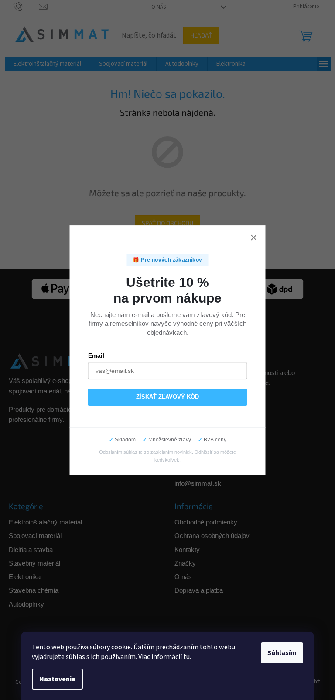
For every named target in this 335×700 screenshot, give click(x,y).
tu (186, 657)
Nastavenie (57, 679)
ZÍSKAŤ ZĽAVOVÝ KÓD (167, 396)
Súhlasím (282, 653)
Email (96, 355)
